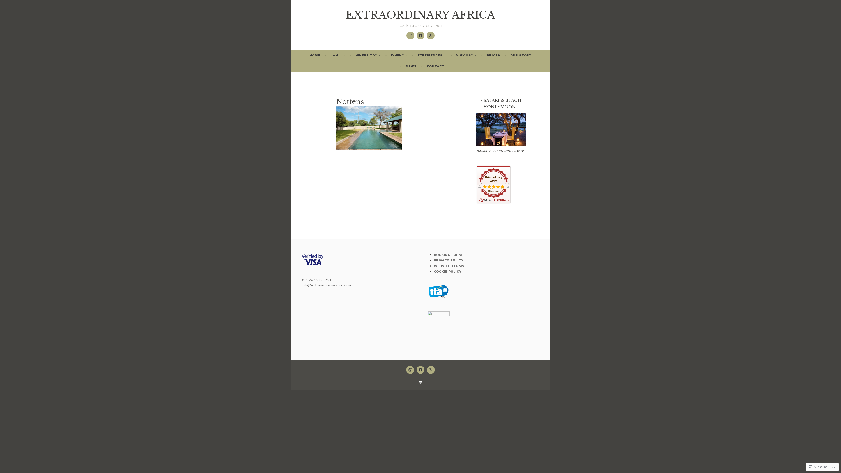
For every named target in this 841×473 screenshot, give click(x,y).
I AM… (336, 55)
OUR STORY (520, 55)
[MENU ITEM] (410, 370)
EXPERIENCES (430, 55)
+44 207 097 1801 (316, 279)
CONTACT (435, 66)
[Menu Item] (410, 35)
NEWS (411, 66)
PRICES (493, 55)
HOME (314, 55)
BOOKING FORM (448, 255)
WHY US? (464, 55)
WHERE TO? (366, 55)
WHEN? (397, 55)
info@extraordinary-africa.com (327, 285)
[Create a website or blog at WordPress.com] (420, 382)
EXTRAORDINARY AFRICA (420, 15)
